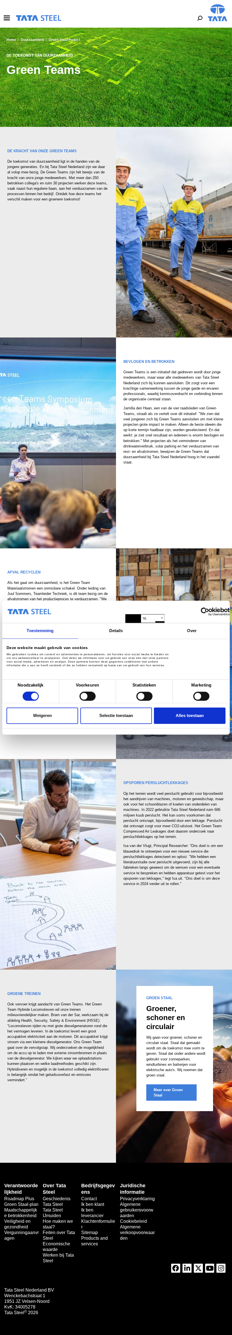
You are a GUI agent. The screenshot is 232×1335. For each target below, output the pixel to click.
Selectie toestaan (116, 715)
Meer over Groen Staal (168, 1092)
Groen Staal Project (64, 40)
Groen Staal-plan (21, 1204)
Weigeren (42, 715)
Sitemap (89, 1232)
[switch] (88, 696)
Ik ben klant (92, 1204)
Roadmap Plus (19, 1198)
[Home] (38, 18)
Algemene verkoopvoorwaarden (137, 1232)
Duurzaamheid (32, 40)
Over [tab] (192, 630)
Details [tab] (116, 630)
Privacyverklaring (137, 1198)
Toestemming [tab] (40, 630)
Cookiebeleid (133, 1221)
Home (11, 40)
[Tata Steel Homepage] (217, 12)
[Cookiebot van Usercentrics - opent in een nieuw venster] (205, 611)
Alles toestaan (190, 715)
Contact (89, 1198)
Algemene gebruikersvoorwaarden (136, 1210)
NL (145, 618)
